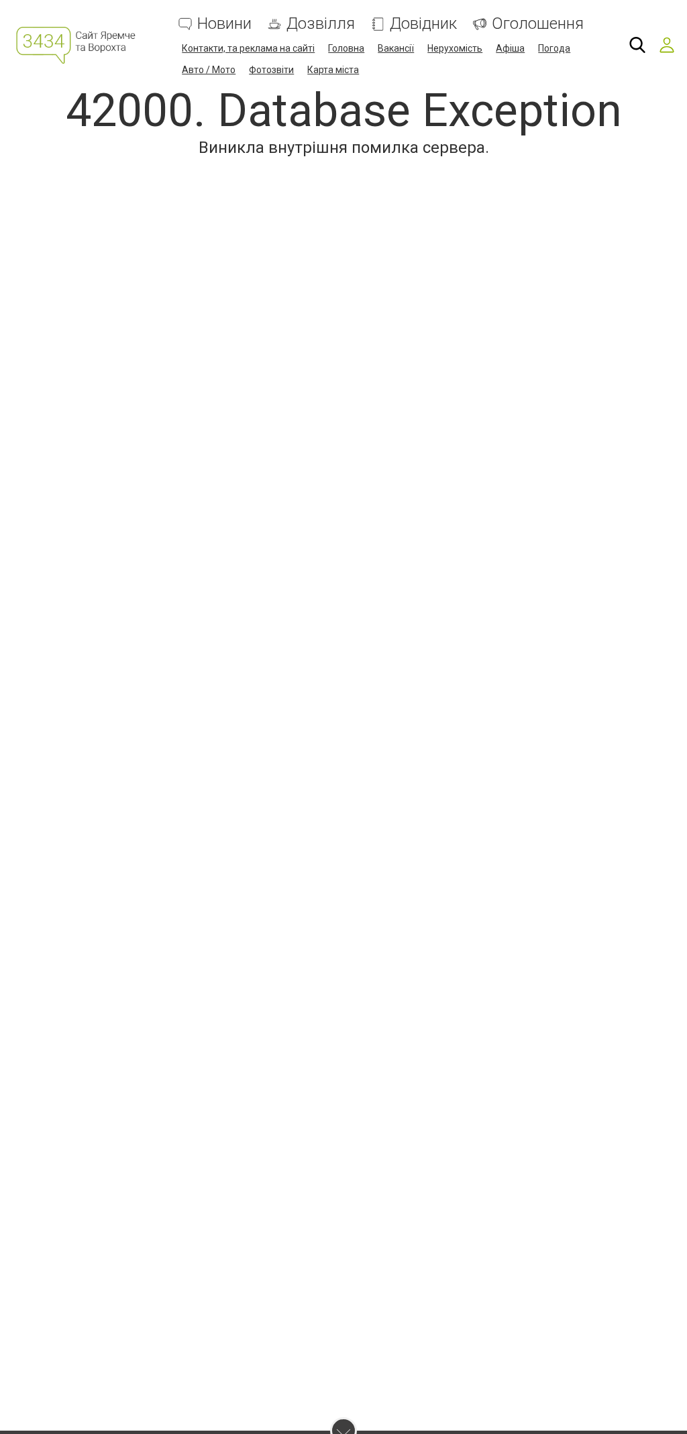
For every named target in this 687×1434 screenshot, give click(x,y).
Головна (346, 48)
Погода (554, 48)
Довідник (423, 24)
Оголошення (538, 24)
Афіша (510, 48)
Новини (224, 24)
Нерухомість (454, 48)
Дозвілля (320, 24)
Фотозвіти (271, 69)
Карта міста (333, 69)
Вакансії (396, 48)
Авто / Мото (208, 69)
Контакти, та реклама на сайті (248, 48)
